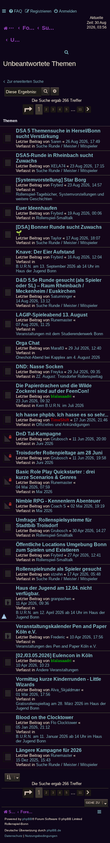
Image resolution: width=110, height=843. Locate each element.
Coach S (58, 506)
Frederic (58, 637)
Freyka (57, 372)
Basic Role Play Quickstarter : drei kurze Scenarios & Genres (55, 474)
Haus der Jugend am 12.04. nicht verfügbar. (54, 590)
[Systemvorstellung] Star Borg (51, 179)
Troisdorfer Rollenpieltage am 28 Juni (59, 452)
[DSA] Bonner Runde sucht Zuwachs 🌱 (59, 230)
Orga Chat (27, 343)
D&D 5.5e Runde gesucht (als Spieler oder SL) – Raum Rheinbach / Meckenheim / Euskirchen (58, 286)
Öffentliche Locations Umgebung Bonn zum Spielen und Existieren (61, 547)
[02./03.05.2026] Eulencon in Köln (54, 655)
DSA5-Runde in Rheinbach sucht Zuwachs (54, 158)
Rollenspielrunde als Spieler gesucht (58, 569)
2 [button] (46, 109)
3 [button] (53, 109)
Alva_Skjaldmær (65, 690)
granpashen (61, 598)
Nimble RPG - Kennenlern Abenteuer (58, 501)
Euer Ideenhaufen (36, 208)
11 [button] (80, 109)
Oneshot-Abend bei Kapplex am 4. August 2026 (58, 357)
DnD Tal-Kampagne (38, 433)
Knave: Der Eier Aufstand (45, 252)
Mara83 (57, 348)
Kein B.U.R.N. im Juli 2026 (60, 405)
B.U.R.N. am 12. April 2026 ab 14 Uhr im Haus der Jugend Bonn (60, 614)
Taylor (56, 238)
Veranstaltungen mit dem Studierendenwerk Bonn (59, 333)
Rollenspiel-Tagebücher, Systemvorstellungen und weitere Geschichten (60, 196)
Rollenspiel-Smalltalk (54, 218)
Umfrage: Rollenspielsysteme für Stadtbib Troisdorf (54, 522)
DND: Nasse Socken (39, 366)
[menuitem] (15, 11)
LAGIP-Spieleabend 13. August (51, 314)
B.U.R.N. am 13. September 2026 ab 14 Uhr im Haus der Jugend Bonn (57, 268)
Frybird (57, 185)
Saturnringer (61, 296)
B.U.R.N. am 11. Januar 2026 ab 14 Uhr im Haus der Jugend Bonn (59, 738)
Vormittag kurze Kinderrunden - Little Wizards (58, 681)
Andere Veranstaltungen (57, 670)
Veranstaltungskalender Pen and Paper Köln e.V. (61, 629)
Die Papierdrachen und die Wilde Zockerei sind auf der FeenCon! (54, 388)
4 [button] (60, 109)
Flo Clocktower (64, 722)
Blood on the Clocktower (44, 717)
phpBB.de (54, 830)
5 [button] (67, 109)
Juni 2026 (44, 443)
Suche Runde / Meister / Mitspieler (66, 146)
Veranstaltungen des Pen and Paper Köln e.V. (56, 646)
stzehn (57, 574)
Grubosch (59, 439)
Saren (56, 141)
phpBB (27, 819)
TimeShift (60, 420)
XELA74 (58, 166)
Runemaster (61, 320)
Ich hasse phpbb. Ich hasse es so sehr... (62, 414)
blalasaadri (61, 396)
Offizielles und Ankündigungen (63, 424)
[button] (28, 109)
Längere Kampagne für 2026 (49, 750)
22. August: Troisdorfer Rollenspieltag (69, 376)
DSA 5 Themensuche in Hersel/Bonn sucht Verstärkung (58, 133)
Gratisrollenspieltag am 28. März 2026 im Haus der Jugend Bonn (61, 706)
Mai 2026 (44, 491)
